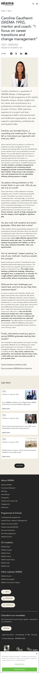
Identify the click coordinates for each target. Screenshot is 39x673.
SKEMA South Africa (8, 560)
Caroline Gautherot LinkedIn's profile (14, 364)
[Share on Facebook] (11, 54)
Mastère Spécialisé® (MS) (9, 527)
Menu (37, 3)
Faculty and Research (8, 488)
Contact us (9, 605)
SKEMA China (5, 553)
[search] (33, 3)
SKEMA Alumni (6, 576)
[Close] (37, 654)
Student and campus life (9, 501)
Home (3, 11)
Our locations (7, 542)
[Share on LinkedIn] (21, 54)
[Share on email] (26, 54)
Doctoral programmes (8, 533)
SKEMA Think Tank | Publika (10, 583)
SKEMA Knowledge (7, 579)
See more (19, 466)
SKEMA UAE (5, 563)
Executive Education (8, 530)
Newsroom (4, 507)
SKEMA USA (5, 566)
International (5, 494)
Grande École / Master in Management (14, 521)
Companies (5, 498)
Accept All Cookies (19, 669)
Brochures (9, 598)
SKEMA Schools (6, 537)
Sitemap (34, 635)
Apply (7, 592)
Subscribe (6, 628)
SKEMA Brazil (5, 547)
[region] (19, 662)
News (9, 11)
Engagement (5, 504)
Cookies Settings (19, 664)
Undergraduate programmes (10, 517)
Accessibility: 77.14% (23, 635)
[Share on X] (16, 54)
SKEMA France (6, 556)
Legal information (8, 635)
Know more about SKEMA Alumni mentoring (16, 368)
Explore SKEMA (6, 485)
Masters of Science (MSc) (9, 524)
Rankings (4, 491)
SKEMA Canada (6, 550)
